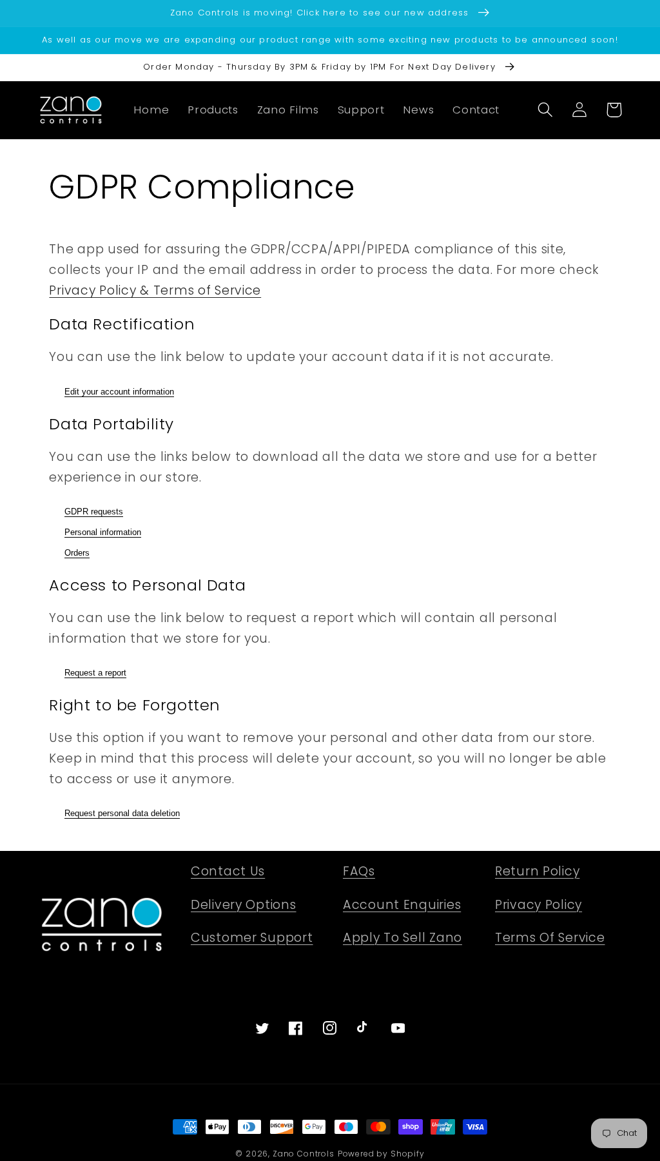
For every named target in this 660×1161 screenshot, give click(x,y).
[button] (546, 110)
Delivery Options (243, 904)
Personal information (102, 532)
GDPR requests (93, 511)
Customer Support (252, 937)
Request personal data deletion (122, 813)
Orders (77, 553)
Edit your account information (119, 391)
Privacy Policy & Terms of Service (155, 290)
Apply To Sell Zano (402, 937)
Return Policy (537, 871)
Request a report (95, 673)
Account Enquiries (402, 904)
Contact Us (228, 871)
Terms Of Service (550, 937)
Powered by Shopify (381, 1153)
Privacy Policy (538, 904)
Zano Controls (304, 1153)
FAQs (359, 871)
